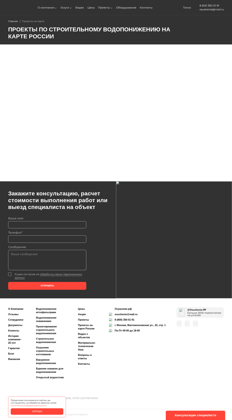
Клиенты (13, 330)
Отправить (47, 285)
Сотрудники (15, 319)
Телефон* (15, 232)
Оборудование (126, 7)
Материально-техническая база (87, 346)
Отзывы (13, 314)
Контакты (146, 7)
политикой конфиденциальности (28, 405)
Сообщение (17, 247)
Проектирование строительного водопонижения (46, 330)
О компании (46, 7)
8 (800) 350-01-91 (124, 319)
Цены (91, 7)
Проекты (104, 7)
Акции (82, 314)
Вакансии (14, 359)
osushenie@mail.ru (126, 314)
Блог (11, 353)
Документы (15, 325)
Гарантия (14, 348)
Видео (79, 7)
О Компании (15, 308)
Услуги (64, 7)
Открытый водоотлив (50, 377)
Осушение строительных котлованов (45, 351)
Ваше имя (15, 218)
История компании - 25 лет (15, 339)
